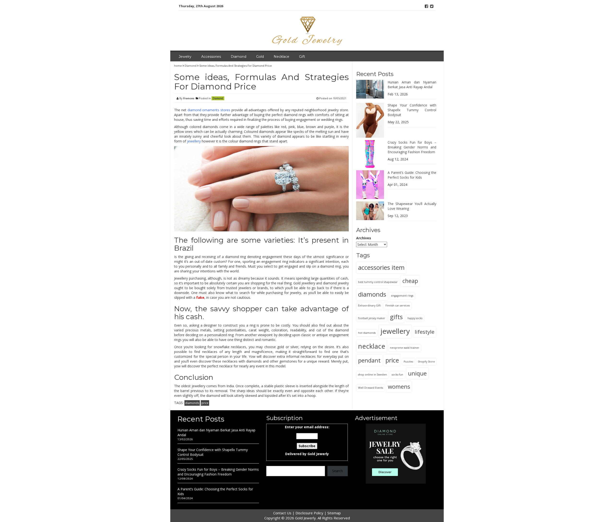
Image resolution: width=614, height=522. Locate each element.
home (178, 65)
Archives (363, 238)
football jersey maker (371, 318)
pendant (369, 360)
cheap (410, 280)
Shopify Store (426, 361)
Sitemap (334, 512)
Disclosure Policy (309, 512)
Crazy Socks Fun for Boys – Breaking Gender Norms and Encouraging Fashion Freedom (412, 147)
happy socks (414, 318)
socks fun (397, 374)
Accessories (211, 56)
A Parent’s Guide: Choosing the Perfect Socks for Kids (412, 175)
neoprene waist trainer (404, 347)
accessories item (381, 267)
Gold (260, 56)
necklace (371, 345)
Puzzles (408, 361)
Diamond (238, 56)
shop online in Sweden (372, 374)
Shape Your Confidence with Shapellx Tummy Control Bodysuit (412, 110)
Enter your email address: (307, 440)
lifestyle (424, 331)
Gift (302, 56)
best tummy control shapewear (378, 281)
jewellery (194, 141)
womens (399, 386)
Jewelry (185, 56)
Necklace (281, 56)
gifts (396, 316)
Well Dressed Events (370, 387)
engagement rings (402, 295)
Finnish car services (397, 305)
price (204, 403)
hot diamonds (367, 332)
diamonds (192, 403)
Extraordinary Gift (369, 305)
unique (417, 373)
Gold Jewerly (318, 454)
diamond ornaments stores (209, 110)
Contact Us (282, 512)
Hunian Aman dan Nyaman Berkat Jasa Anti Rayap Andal (412, 84)
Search (337, 471)
